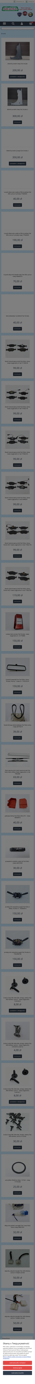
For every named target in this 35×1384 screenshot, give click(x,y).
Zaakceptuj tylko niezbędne (17, 1363)
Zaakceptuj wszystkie (17, 1373)
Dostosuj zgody (17, 1368)
